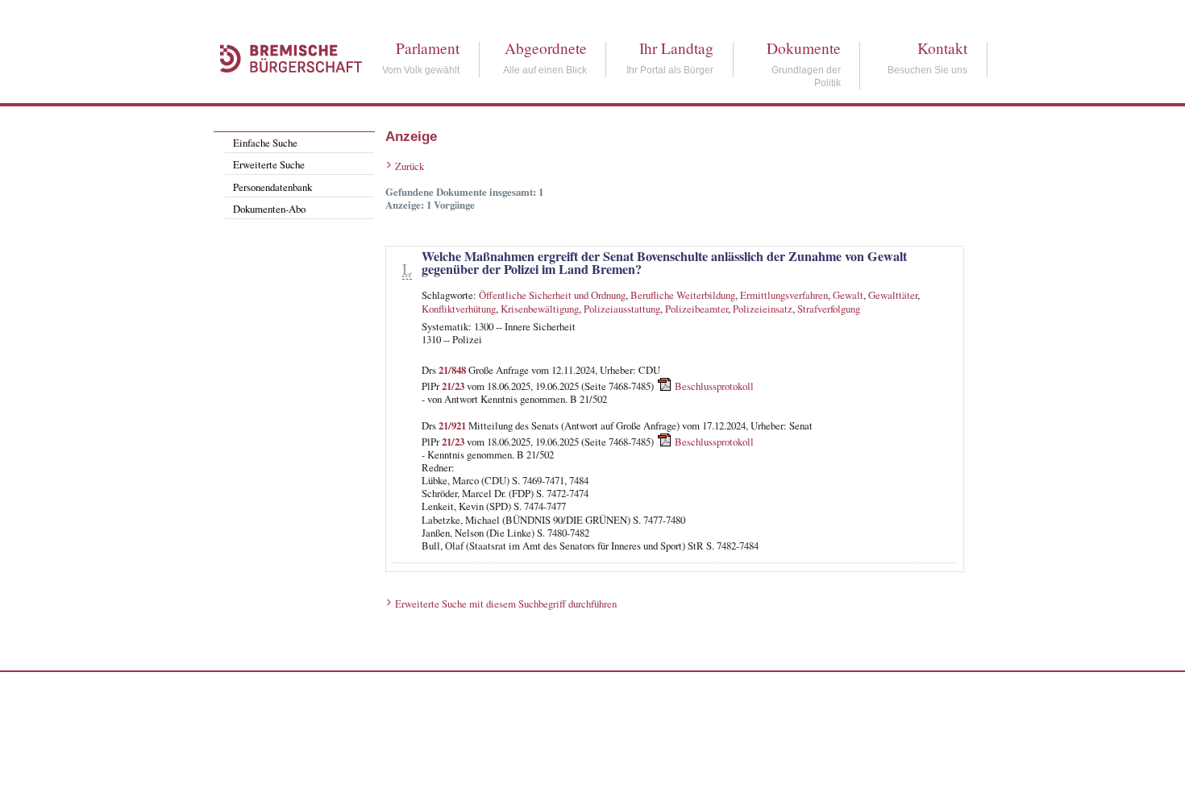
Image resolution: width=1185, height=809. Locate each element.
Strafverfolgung (828, 308)
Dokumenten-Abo (269, 208)
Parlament (427, 48)
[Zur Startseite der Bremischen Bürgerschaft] (282, 90)
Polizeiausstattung (622, 308)
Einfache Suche (265, 142)
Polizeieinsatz (762, 308)
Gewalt (848, 295)
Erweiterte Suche (269, 164)
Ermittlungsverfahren (784, 295)
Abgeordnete (546, 48)
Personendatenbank (272, 187)
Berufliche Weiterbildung (682, 295)
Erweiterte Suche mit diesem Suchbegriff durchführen (506, 603)
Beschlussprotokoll (714, 386)
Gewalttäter (892, 295)
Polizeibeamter (696, 308)
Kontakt (942, 48)
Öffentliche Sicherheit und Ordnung (552, 295)
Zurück (409, 166)
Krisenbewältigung (540, 308)
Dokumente (804, 48)
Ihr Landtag (676, 48)
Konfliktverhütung (459, 308)
